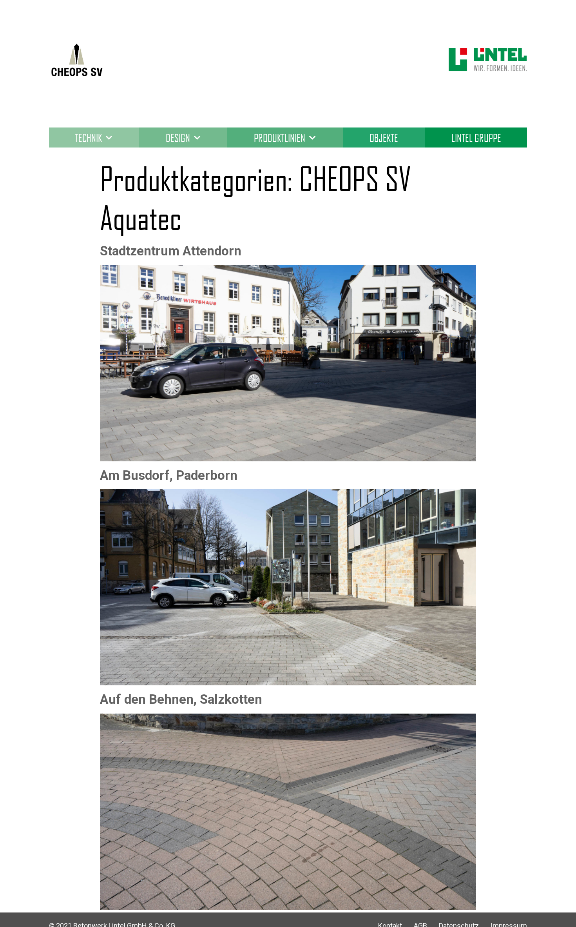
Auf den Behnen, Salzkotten (181, 699)
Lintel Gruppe (476, 137)
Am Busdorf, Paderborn (168, 475)
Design (178, 137)
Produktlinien (279, 137)
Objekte (384, 137)
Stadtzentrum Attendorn (170, 251)
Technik (88, 137)
